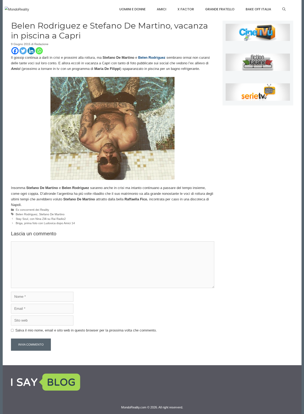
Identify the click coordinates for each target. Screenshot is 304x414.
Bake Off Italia (258, 9)
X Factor (185, 9)
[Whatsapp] (39, 50)
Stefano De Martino (52, 214)
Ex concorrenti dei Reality (32, 209)
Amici (161, 9)
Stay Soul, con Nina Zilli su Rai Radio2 (41, 218)
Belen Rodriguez (26, 214)
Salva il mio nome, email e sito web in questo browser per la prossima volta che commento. (86, 330)
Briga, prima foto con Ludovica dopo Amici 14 (45, 223)
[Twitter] (23, 50)
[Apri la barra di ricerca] (284, 9)
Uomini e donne (132, 9)
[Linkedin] (31, 50)
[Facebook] (15, 50)
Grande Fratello (220, 9)
